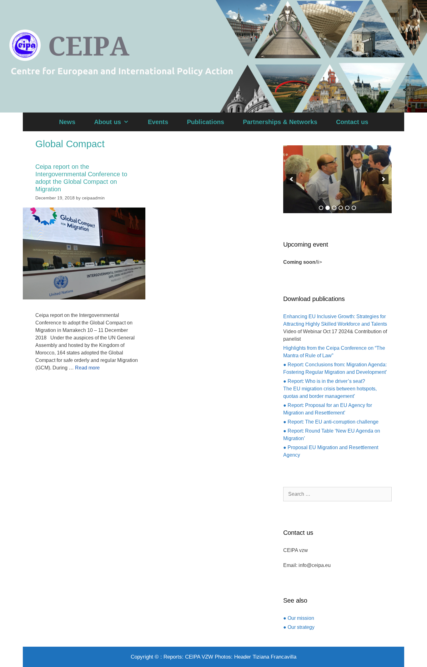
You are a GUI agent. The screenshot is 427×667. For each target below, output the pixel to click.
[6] (354, 208)
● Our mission (298, 618)
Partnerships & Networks (280, 121)
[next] (384, 179)
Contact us (352, 121)
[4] (341, 208)
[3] (334, 208)
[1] (321, 208)
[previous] (291, 179)
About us (107, 121)
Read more (87, 367)
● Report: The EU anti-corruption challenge (331, 421)
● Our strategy (298, 627)
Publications (205, 121)
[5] (347, 208)
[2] (327, 208)
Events (158, 121)
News (67, 121)
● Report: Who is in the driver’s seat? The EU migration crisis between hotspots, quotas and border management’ (330, 389)
